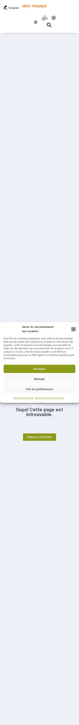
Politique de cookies (23, 398)
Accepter (39, 369)
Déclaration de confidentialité (49, 398)
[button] (73, 329)
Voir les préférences (39, 389)
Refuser (39, 379)
